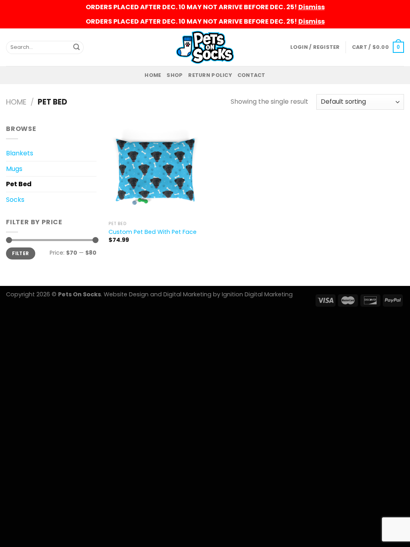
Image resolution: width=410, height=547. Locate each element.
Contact (251, 75)
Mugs (14, 168)
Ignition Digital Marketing (257, 294)
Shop (175, 75)
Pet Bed (19, 184)
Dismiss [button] (311, 7)
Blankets (19, 153)
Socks (15, 199)
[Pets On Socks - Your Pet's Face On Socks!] (205, 47)
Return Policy (209, 75)
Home (153, 75)
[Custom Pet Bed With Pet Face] (155, 170)
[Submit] (76, 47)
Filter (20, 253)
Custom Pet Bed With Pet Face (153, 232)
